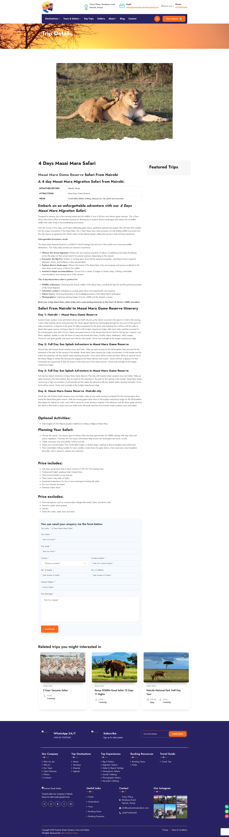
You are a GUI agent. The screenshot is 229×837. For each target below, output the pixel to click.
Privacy (165, 830)
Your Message (47, 593)
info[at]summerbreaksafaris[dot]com (142, 7)
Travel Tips (167, 761)
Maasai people (89, 234)
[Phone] (227, 807)
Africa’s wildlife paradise (128, 302)
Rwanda (76, 768)
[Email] (227, 816)
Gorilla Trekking (110, 774)
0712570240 (181, 7)
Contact (132, 18)
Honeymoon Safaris (111, 771)
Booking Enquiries (96, 816)
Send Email (50, 629)
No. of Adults (47, 570)
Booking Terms (138, 761)
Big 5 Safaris (108, 761)
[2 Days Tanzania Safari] (62, 667)
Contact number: (98, 558)
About (112, 18)
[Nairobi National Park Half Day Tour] (166, 667)
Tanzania (77, 765)
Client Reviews (50, 771)
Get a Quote (172, 18)
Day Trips (89, 18)
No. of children (97, 570)
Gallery (101, 18)
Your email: (46, 546)
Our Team (48, 768)
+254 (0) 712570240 (62, 737)
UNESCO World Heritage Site (82, 244)
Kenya (75, 761)
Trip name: (46, 528)
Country (45, 558)
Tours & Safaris (71, 18)
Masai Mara (70, 231)
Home (91, 796)
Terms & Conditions (179, 830)
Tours (90, 806)
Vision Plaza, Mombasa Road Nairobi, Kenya (129, 799)
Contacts (47, 777)
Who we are (49, 761)
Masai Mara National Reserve (54, 244)
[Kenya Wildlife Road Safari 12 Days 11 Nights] (114, 667)
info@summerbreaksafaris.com (132, 808)
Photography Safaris (112, 777)
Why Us (47, 765)
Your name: (46, 534)
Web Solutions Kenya (69, 833)
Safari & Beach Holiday (113, 768)
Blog (122, 18)
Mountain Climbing (111, 781)
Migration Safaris (110, 765)
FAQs (134, 765)
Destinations (51, 18)
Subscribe (177, 734)
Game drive (47, 686)
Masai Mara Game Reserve (61, 174)
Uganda (76, 771)
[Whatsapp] (227, 811)
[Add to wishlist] (82, 655)
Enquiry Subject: (48, 582)
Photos (47, 774)
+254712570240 (129, 812)
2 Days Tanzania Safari (55, 690)
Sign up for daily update (113, 737)
